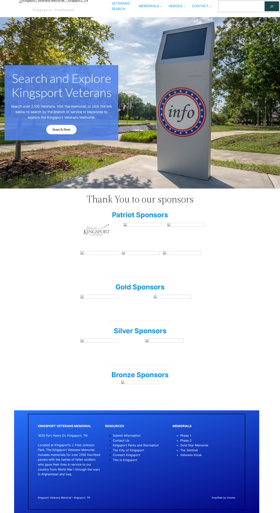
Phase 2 (186, 440)
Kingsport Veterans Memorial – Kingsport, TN (64, 497)
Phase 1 (185, 435)
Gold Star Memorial (194, 445)
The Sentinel (189, 450)
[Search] (272, 6)
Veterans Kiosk (191, 455)
